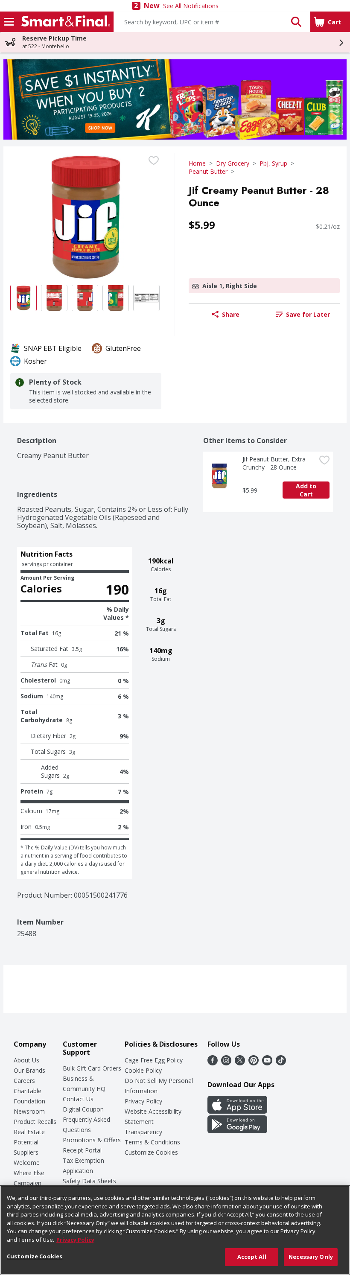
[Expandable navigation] (9, 22)
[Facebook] (212, 1063)
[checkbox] (154, 160)
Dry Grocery (232, 163)
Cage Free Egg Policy (154, 1060)
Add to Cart (307, 490)
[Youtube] (267, 1063)
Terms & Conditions (152, 1142)
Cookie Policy (143, 1070)
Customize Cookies (151, 1152)
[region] (175, 1230)
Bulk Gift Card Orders (92, 1068)
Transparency (143, 1132)
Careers (24, 1081)
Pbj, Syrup (273, 163)
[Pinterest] (253, 1063)
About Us (26, 1060)
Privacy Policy (143, 1101)
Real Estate (29, 1132)
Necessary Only (311, 1256)
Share (230, 314)
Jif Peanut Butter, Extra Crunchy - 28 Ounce (274, 463)
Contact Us (78, 1099)
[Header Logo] (64, 21)
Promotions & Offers (92, 1140)
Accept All (251, 1256)
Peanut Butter (208, 171)
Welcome (27, 1162)
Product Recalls (35, 1121)
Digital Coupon (83, 1109)
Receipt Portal (82, 1150)
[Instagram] (226, 1063)
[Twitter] (240, 1063)
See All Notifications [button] (191, 6)
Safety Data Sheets (89, 1181)
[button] (296, 22)
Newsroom (29, 1111)
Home (197, 163)
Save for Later (308, 314)
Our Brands (29, 1070)
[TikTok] (281, 1063)
